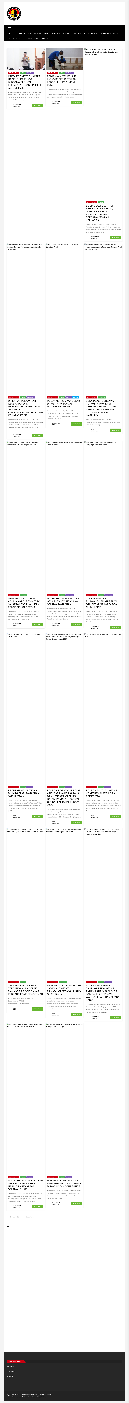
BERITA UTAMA (25, 33)
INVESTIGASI (93, 33)
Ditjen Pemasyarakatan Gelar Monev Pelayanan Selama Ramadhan (63, 601)
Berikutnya (29, 1217)
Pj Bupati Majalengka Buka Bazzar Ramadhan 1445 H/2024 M (23, 793)
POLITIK (82, 33)
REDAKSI (10, 1366)
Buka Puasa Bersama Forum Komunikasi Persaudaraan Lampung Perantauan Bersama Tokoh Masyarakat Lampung (102, 408)
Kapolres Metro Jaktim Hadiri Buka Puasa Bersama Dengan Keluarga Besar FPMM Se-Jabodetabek (25, 82)
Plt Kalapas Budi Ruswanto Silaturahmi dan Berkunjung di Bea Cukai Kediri (101, 603)
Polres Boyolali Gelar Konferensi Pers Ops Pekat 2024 (101, 793)
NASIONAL (56, 33)
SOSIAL (116, 33)
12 (18, 1217)
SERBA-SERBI (14, 39)
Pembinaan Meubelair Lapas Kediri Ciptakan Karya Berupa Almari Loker (61, 80)
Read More (37, 105)
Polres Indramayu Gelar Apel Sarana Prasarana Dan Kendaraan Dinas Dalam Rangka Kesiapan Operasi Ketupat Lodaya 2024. (64, 797)
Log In (45, 39)
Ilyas (92, 429)
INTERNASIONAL (42, 33)
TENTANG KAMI (31, 39)
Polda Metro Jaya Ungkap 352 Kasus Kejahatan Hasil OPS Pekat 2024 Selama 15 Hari (25, 1185)
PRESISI (105, 33)
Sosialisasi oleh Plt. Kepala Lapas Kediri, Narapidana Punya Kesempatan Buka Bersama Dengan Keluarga (100, 213)
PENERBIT (11, 1371)
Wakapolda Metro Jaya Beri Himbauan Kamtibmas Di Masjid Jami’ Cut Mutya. (64, 1183)
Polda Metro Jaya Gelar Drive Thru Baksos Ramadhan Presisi (63, 403)
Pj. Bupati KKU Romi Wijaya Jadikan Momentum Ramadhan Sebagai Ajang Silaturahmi (64, 989)
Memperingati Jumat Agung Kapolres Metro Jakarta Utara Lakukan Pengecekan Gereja (24, 603)
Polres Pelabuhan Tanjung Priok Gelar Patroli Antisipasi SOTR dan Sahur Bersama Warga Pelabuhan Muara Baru (103, 992)
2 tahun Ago (16, 106)
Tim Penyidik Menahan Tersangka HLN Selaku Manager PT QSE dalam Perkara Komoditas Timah (25, 989)
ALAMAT (10, 1376)
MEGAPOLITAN (69, 33)
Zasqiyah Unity (17, 104)
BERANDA (12, 33)
